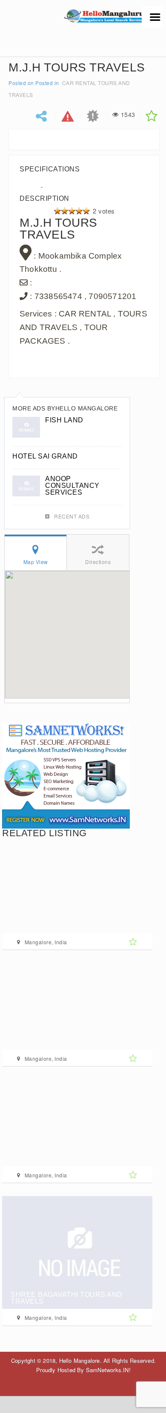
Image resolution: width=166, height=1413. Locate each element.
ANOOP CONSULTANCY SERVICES (72, 485)
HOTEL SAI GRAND (45, 456)
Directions (98, 561)
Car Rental (79, 82)
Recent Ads (71, 516)
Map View (35, 561)
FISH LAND (64, 420)
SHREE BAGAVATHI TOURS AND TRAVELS (67, 1298)
